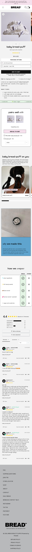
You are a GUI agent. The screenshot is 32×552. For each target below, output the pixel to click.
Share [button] (5, 358)
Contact (6, 492)
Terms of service (15, 545)
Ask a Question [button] (16, 334)
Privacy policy (15, 542)
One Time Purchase (8, 63)
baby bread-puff (7, 195)
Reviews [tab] (5, 339)
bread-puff (8, 138)
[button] (3, 7)
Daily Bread (7, 496)
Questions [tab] (14, 339)
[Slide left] (12, 44)
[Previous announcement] (2, 2)
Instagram (6, 503)
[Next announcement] (29, 2)
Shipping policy (15, 548)
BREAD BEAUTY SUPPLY (15, 533)
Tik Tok (5, 507)
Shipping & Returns (9, 474)
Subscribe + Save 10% (9, 66)
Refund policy (15, 539)
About (5, 489)
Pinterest (6, 511)
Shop (27, 195)
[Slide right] (19, 44)
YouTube (6, 515)
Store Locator (8, 481)
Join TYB (5, 477)
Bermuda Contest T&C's (11, 500)
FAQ (4, 470)
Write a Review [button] (17, 331)
